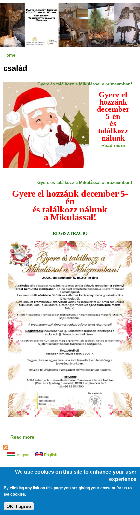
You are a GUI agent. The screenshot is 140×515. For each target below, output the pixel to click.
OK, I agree (19, 506)
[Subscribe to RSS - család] (5, 448)
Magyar (22, 455)
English (50, 455)
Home (9, 55)
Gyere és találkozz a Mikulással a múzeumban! (84, 84)
